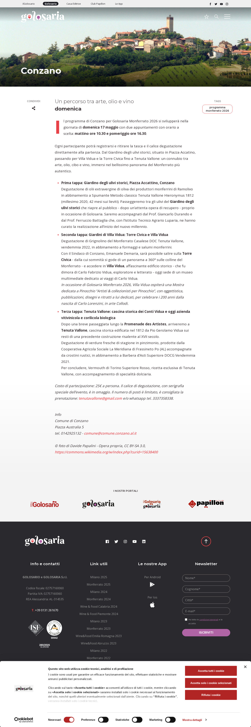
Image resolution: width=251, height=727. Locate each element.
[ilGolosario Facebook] (210, 4)
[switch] (103, 720)
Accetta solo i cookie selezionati (211, 682)
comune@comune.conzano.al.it (110, 433)
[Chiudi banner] (245, 667)
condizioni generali (208, 619)
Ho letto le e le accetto (206, 621)
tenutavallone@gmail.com (100, 398)
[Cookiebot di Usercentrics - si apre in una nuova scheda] (24, 720)
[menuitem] (99, 577)
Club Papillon (98, 3)
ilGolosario (29, 3)
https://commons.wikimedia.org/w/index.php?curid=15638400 (106, 452)
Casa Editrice (74, 3)
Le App (119, 3)
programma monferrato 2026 (217, 109)
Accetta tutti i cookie (211, 670)
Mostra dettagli (192, 719)
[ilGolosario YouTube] (221, 4)
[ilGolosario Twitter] (215, 4)
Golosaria (51, 3)
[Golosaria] (45, 21)
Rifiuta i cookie (210, 694)
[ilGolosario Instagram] (226, 4)
